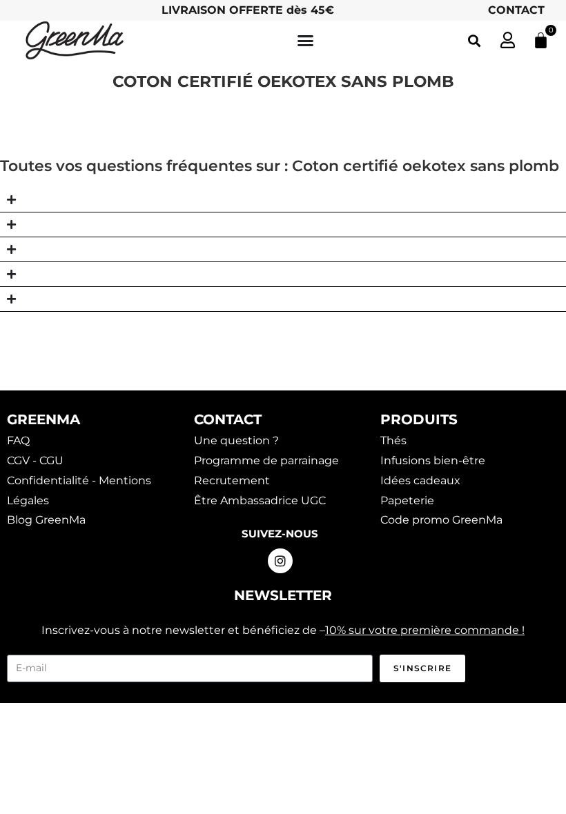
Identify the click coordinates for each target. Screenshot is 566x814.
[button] (473, 40)
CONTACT (516, 10)
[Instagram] (280, 560)
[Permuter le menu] (305, 40)
